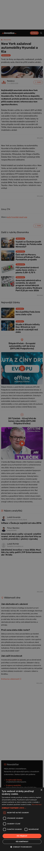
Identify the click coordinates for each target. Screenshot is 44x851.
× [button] (41, 790)
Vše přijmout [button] (22, 836)
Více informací (37, 804)
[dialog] (22, 819)
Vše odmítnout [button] (22, 842)
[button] (22, 808)
